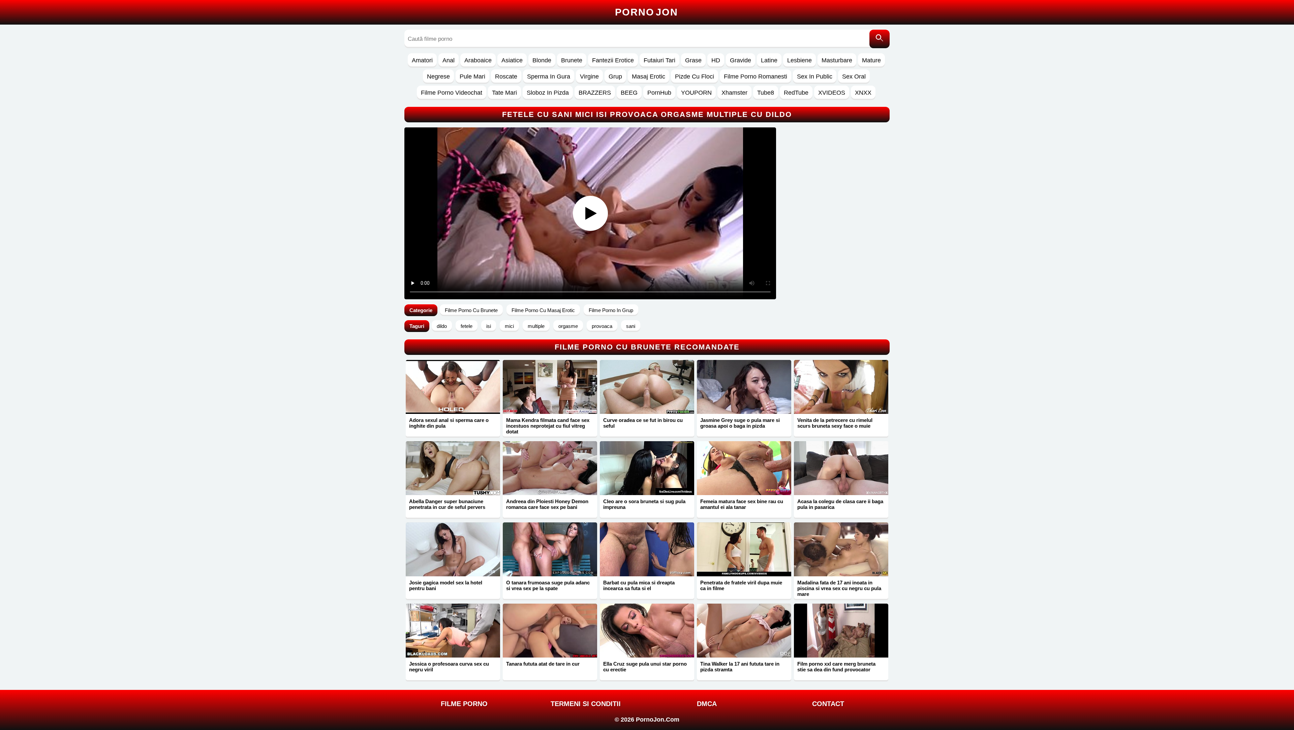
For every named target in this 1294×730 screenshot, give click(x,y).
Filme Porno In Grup (611, 310)
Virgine (589, 76)
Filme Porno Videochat (451, 92)
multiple (536, 326)
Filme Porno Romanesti (755, 76)
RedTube (796, 92)
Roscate (506, 76)
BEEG (629, 92)
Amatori (422, 60)
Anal (448, 60)
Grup (615, 76)
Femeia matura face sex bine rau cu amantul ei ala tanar (741, 504)
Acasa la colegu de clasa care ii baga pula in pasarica (840, 504)
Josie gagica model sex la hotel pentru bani (445, 585)
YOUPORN (696, 92)
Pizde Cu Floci (694, 76)
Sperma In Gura (548, 76)
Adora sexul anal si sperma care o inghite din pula (449, 423)
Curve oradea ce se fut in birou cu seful (643, 423)
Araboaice (478, 60)
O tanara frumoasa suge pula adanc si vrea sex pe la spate (548, 585)
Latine (769, 60)
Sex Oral (854, 76)
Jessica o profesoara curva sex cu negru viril (449, 666)
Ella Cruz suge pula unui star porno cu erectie (645, 666)
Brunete (571, 60)
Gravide (740, 60)
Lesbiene (799, 60)
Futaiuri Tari (659, 60)
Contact (828, 703)
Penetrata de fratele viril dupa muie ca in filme (741, 585)
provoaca (602, 326)
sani (630, 326)
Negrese (438, 76)
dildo (442, 326)
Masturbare (837, 60)
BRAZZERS (595, 92)
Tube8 (765, 92)
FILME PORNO (464, 703)
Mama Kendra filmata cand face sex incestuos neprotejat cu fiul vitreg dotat (547, 425)
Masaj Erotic (648, 76)
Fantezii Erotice (613, 60)
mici (509, 326)
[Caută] (879, 39)
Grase (693, 60)
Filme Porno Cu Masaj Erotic (543, 310)
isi (488, 326)
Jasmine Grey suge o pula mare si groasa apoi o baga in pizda (740, 423)
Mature (871, 60)
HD (715, 60)
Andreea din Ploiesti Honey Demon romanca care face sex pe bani (547, 504)
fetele (466, 326)
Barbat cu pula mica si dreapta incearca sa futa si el (639, 585)
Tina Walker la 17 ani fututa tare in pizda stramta (739, 666)
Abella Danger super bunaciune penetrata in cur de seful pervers (447, 504)
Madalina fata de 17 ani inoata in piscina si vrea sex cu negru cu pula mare (839, 588)
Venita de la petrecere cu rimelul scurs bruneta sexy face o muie (834, 423)
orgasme (568, 326)
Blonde (541, 60)
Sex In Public (814, 76)
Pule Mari (472, 76)
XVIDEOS (831, 92)
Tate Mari (504, 92)
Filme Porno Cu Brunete (471, 310)
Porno (646, 12)
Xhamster (734, 92)
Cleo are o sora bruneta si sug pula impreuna (644, 504)
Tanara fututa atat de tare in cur (543, 664)
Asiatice (512, 60)
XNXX (863, 92)
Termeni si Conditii (586, 703)
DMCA (707, 703)
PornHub (659, 92)
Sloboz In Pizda (548, 92)
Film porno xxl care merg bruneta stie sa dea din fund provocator (836, 666)
